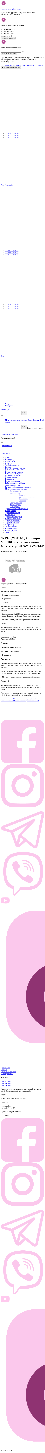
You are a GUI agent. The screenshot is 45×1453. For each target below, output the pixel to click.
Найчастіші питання (8, 1072)
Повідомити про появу (9, 54)
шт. (23, 51)
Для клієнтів (5, 1068)
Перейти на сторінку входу (11, 9)
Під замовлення (11, 529)
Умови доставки (7, 1074)
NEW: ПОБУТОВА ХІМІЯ (15, 469)
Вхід (7, 404)
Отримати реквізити (8, 38)
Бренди (8, 467)
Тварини (22, 501)
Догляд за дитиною (12, 521)
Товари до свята (11, 527)
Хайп (7, 457)
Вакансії (4, 1070)
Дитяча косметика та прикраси (16, 509)
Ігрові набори (10, 515)
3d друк (22, 495)
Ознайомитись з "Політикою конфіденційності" (18, 699)
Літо (7, 471)
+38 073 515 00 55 (11, 137)
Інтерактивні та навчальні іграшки (18, 487)
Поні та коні (23, 499)
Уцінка (7, 532)
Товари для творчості (13, 485)
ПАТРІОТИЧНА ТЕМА (14, 473)
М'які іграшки (15, 507)
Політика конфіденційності (11, 65)
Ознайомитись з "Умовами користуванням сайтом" (20, 701)
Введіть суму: (6, 36)
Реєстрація (9, 185)
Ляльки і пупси (15, 505)
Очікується (9, 463)
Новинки (8, 459)
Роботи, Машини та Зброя (15, 483)
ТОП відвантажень (12, 465)
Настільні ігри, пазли (13, 519)
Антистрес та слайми (13, 475)
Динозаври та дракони (27, 497)
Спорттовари (10, 525)
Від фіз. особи (9, 32)
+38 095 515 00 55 (11, 135)
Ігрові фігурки (33, 420)
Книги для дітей (11, 530)
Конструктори (10, 511)
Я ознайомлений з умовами (11, 67)
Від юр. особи (9, 34)
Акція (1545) (10, 461)
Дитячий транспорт (12, 513)
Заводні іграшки (16, 503)
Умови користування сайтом (32, 65)
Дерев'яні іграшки (12, 523)
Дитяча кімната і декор (13, 517)
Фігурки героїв (15, 491)
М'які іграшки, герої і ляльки (16, 420)
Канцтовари (9, 479)
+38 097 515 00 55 (11, 133)
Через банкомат (9, 29)
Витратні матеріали (12, 481)
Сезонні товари (11, 477)
